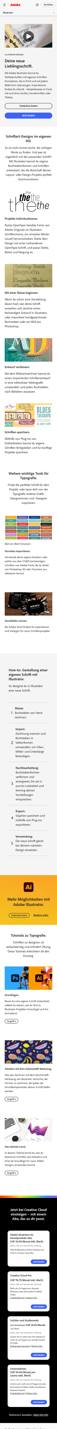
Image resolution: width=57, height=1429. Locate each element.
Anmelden (48, 4)
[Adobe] (15, 4)
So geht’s (11, 1021)
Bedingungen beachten (20, 1346)
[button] (37, 4)
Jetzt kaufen (39, 1402)
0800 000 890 (40, 1415)
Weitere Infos (40, 915)
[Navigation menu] (4, 4)
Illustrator (8, 12)
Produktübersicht (17, 1298)
